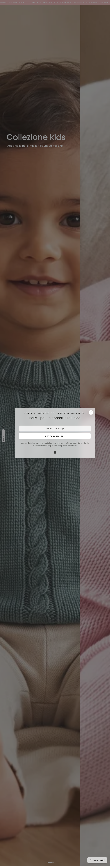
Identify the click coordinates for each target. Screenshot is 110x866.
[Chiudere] (91, 412)
